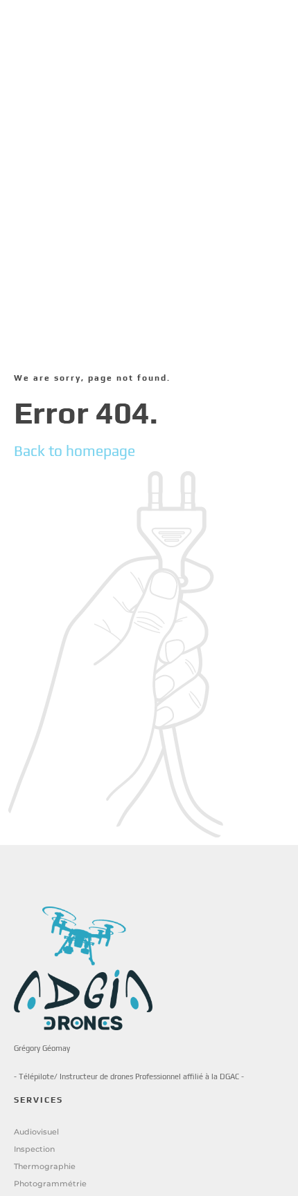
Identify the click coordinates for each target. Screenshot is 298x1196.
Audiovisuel (36, 1132)
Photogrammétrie (50, 1183)
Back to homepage (74, 450)
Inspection (34, 1149)
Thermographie (45, 1166)
